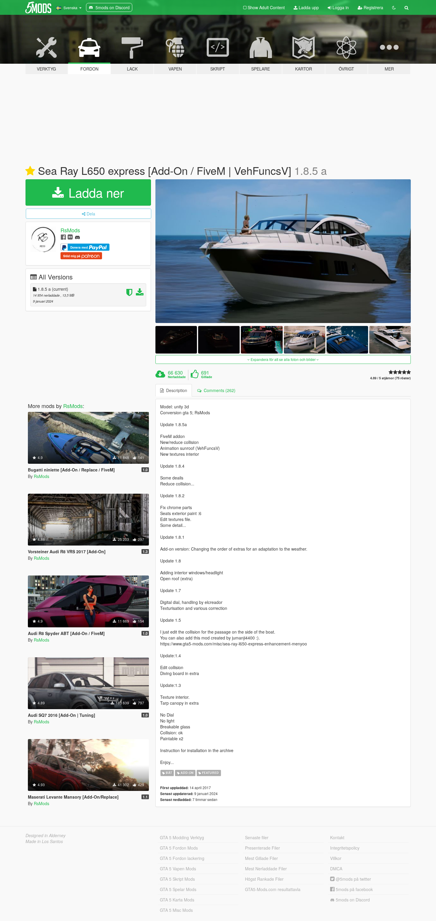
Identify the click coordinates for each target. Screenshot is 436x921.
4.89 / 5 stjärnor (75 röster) (390, 378)
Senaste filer (256, 837)
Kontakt (337, 837)
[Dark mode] (394, 7)
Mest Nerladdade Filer (266, 869)
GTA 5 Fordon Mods (179, 848)
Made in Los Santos (44, 841)
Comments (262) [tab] (218, 390)
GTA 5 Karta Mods (177, 900)
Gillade (206, 377)
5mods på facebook (354, 889)
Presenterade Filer (262, 848)
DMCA (336, 869)
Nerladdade (177, 377)
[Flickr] (70, 236)
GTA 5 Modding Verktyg (182, 837)
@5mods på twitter (353, 879)
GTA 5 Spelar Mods (178, 889)
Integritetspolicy (344, 848)
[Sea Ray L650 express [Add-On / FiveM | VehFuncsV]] (283, 251)
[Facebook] (63, 236)
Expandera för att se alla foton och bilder (283, 359)
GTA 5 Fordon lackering (182, 858)
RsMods (70, 230)
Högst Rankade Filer (264, 879)
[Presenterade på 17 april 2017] (30, 171)
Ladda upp (308, 7)
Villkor (335, 858)
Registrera (372, 7)
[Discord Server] (77, 236)
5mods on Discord (352, 900)
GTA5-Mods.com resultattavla (272, 889)
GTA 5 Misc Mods (176, 910)
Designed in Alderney (46, 835)
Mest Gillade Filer (261, 858)
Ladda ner (94, 192)
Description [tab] (175, 390)
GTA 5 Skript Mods (177, 879)
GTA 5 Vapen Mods (178, 869)
